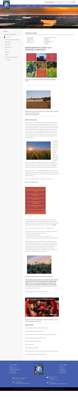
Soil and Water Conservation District (34, 331)
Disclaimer (62, 367)
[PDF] (41, 78)
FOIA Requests (13, 367)
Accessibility (62, 369)
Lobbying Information (15, 369)
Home (4, 27)
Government (19, 6)
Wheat (46, 43)
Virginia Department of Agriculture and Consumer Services (40, 334)
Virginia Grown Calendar (31, 347)
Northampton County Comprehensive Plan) (37, 291)
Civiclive (51, 389)
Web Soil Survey (29, 344)
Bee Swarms (31, 37)
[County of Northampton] (6, 4)
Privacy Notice (34, 389)
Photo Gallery (12, 371)
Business (34, 6)
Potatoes (46, 40)
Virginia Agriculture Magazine (33, 341)
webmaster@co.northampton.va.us (58, 383)
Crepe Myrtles (31, 40)
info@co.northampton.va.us (22, 383)
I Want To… (47, 6)
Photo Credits (62, 371)
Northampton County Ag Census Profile (35, 354)
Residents (27, 6)
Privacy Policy (62, 372)
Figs (29, 41)
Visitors (40, 6)
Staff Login (43, 389)
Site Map (39, 389)
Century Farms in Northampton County (35, 337)
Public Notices (13, 372)
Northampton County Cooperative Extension (37, 327)
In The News (31, 42)
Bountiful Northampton (16, 27)
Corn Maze (30, 38)
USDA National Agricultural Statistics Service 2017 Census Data (41, 351)
